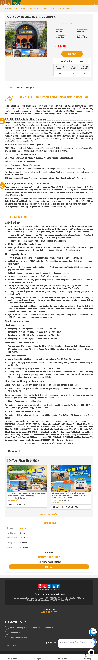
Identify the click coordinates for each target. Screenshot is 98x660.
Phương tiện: (60, 35)
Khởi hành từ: (60, 30)
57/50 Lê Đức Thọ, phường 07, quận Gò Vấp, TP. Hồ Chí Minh (32, 628)
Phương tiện (12, 498)
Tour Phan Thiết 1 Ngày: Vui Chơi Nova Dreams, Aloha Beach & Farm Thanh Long (27, 494)
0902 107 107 (15, 633)
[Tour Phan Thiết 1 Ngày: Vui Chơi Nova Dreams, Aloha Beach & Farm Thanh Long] (27, 478)
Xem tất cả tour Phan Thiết (49, 514)
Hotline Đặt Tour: (49, 610)
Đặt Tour (72, 54)
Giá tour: (10, 528)
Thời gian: (80, 35)
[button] (45, 23)
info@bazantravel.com (18, 638)
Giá (9, 500)
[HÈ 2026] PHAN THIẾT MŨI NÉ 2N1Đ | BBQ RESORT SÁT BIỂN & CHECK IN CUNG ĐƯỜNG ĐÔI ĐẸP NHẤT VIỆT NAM (69, 495)
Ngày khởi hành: (82, 30)
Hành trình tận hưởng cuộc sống (10, 4)
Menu (95, 4)
